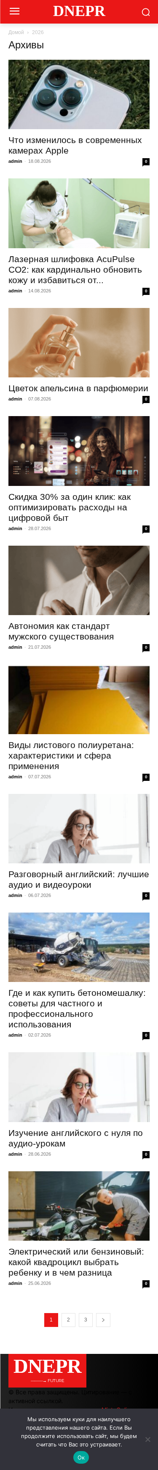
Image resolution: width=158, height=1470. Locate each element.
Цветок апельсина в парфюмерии (78, 388)
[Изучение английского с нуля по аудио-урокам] (79, 1087)
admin (15, 161)
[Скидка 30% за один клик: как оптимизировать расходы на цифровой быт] (79, 451)
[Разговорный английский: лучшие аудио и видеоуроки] (79, 828)
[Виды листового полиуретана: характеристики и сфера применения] (79, 699)
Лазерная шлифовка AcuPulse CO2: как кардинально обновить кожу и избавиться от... (75, 269)
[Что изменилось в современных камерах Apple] (79, 94)
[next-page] (103, 1320)
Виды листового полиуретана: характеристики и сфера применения (71, 755)
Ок (81, 1457)
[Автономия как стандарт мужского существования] (79, 580)
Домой (16, 32)
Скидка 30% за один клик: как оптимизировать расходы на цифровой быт (69, 507)
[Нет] (147, 1439)
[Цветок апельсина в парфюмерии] (79, 342)
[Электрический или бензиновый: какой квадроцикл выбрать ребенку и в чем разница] (79, 1206)
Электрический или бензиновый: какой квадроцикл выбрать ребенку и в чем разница (76, 1262)
